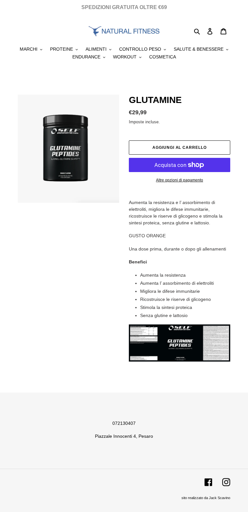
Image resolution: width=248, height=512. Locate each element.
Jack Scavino (219, 498)
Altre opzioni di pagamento (179, 180)
